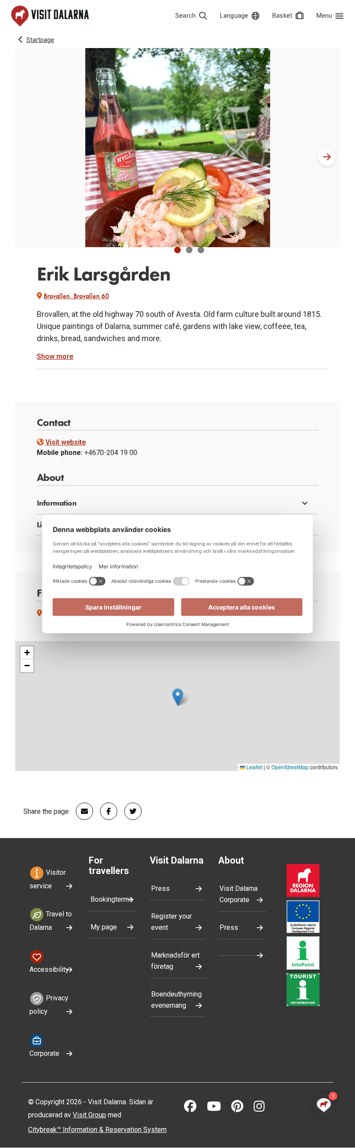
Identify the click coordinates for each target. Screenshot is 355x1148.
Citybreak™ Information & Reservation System (97, 1129)
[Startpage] (50, 16)
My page (103, 927)
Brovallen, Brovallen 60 (76, 295)
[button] (177, 250)
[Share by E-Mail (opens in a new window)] (81, 811)
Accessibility (49, 969)
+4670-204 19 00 (110, 452)
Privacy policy (48, 1005)
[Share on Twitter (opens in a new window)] (129, 811)
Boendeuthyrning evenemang (176, 999)
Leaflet (253, 767)
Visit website (65, 442)
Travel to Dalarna (50, 921)
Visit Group (89, 1115)
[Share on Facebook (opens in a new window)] (105, 811)
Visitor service (47, 879)
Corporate (44, 1053)
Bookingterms (111, 899)
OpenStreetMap (290, 767)
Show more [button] (55, 356)
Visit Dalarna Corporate (238, 894)
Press (160, 888)
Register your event (171, 922)
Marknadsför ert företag (175, 961)
